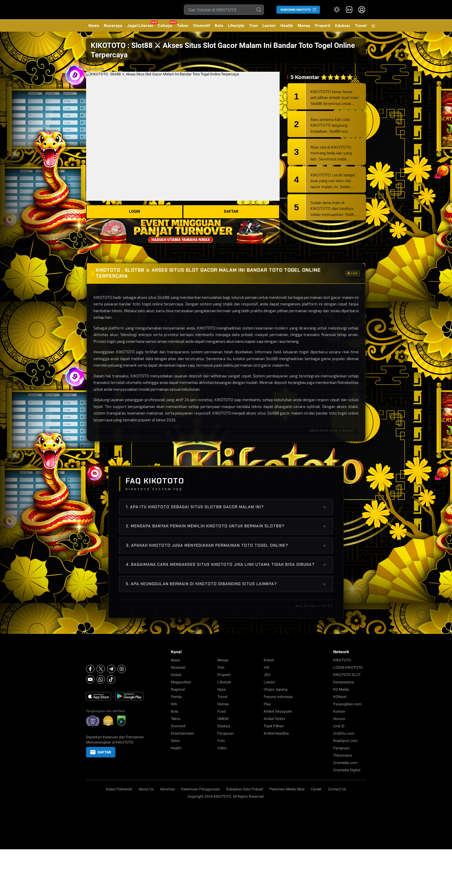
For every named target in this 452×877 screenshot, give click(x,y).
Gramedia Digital (346, 770)
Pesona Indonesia (278, 697)
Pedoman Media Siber (287, 789)
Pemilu (176, 697)
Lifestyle (236, 25)
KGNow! (340, 697)
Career (316, 789)
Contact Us (337, 789)
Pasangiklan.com (347, 704)
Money (304, 25)
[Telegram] (111, 669)
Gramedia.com (345, 763)
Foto (221, 741)
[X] (101, 669)
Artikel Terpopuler (278, 711)
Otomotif (201, 25)
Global (176, 675)
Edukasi (342, 25)
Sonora (339, 719)
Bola (219, 25)
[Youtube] (90, 679)
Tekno (182, 25)
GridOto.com (343, 733)
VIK (266, 667)
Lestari (269, 27)
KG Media (341, 689)
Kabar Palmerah (119, 789)
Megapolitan (181, 682)
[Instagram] (121, 669)
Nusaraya (113, 25)
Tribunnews (342, 755)
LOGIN (134, 211)
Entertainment (182, 733)
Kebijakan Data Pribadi (244, 789)
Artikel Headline (276, 733)
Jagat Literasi (140, 25)
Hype (221, 689)
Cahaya (165, 25)
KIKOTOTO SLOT (347, 675)
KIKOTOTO (95, 69)
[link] (349, 9)
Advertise (167, 789)
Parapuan (225, 733)
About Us (146, 789)
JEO (267, 675)
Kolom (269, 660)
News (93, 25)
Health (286, 25)
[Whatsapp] (101, 679)
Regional (178, 689)
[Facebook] (90, 669)
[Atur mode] (336, 9)
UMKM (222, 719)
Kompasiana (343, 682)
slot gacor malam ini (271, 365)
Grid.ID (338, 726)
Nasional (178, 667)
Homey (223, 704)
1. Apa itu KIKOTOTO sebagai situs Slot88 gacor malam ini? (226, 507)
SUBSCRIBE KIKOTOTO (295, 10)
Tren (253, 25)
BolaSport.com (345, 741)
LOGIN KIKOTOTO (348, 667)
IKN (174, 704)
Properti (322, 25)
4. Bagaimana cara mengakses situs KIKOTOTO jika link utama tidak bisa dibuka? (226, 564)
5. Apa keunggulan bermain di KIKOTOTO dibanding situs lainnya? (226, 584)
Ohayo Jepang (275, 689)
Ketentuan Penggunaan (200, 789)
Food (221, 711)
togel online (348, 413)
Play (267, 704)
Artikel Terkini (274, 719)
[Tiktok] (111, 679)
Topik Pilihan (274, 726)
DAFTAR (231, 211)
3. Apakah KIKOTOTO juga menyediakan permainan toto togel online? (226, 545)
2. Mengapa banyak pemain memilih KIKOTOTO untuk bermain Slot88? (226, 526)
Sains (175, 741)
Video (222, 748)
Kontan (339, 711)
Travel (360, 25)
